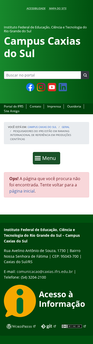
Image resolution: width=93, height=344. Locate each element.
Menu (50, 158)
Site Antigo (11, 111)
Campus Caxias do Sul (42, 127)
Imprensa (54, 106)
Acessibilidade (36, 8)
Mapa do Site (58, 8)
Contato (35, 106)
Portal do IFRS (14, 106)
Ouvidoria (74, 106)
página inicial (22, 191)
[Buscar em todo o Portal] (85, 75)
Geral (65, 127)
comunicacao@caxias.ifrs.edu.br (45, 271)
